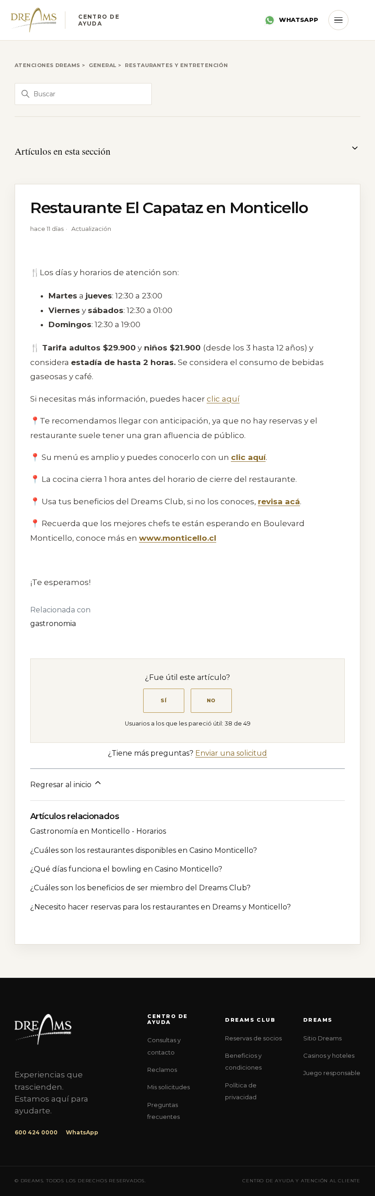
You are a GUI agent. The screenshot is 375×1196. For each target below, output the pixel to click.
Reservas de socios (253, 1038)
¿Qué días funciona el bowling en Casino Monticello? (126, 869)
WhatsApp (298, 19)
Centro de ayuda (167, 1019)
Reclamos (162, 1069)
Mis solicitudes (168, 1087)
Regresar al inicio (61, 784)
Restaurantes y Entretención (176, 65)
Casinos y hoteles (328, 1055)
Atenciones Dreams (47, 65)
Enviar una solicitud (231, 753)
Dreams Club (250, 1020)
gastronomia (53, 623)
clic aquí (223, 398)
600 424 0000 (36, 1132)
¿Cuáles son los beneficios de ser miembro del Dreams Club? (140, 887)
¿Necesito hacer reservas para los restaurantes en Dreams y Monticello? (160, 907)
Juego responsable (331, 1072)
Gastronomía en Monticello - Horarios (98, 831)
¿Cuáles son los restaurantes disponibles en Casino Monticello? (143, 850)
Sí (164, 700)
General (102, 65)
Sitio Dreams (322, 1038)
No (211, 700)
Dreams (317, 1020)
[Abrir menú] (338, 20)
